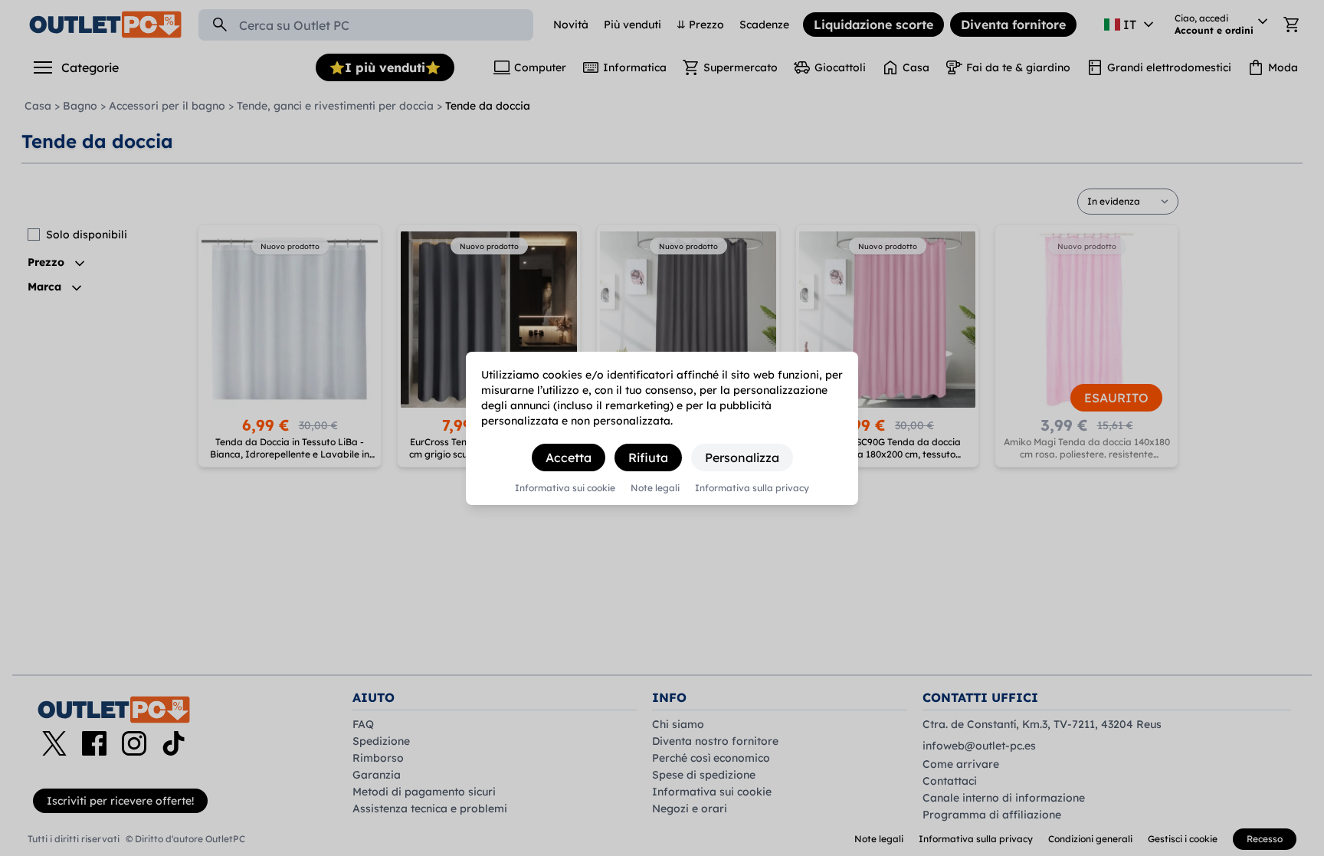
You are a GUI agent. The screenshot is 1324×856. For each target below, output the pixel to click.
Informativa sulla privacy (752, 488)
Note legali (655, 488)
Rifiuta (648, 457)
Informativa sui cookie (565, 488)
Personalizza (742, 457)
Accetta (569, 457)
